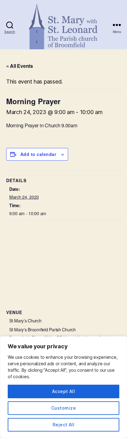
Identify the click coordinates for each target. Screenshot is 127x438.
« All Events (19, 65)
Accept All (63, 391)
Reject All (64, 424)
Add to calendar (38, 154)
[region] (63, 387)
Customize (63, 408)
